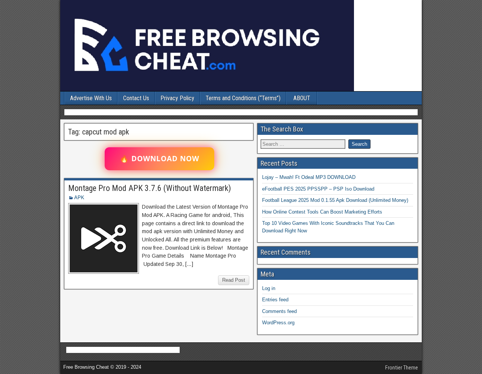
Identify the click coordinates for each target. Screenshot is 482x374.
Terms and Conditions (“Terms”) (243, 98)
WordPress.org (278, 322)
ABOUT (301, 98)
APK (79, 197)
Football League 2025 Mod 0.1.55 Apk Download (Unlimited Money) (335, 200)
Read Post (233, 280)
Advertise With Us (91, 98)
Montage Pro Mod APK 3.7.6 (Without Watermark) (149, 188)
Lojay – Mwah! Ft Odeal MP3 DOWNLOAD (308, 177)
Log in (268, 288)
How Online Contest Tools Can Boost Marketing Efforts (322, 212)
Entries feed (275, 299)
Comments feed (279, 311)
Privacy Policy (177, 98)
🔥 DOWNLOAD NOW (159, 158)
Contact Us (136, 98)
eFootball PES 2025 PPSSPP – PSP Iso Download (318, 189)
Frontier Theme (401, 367)
